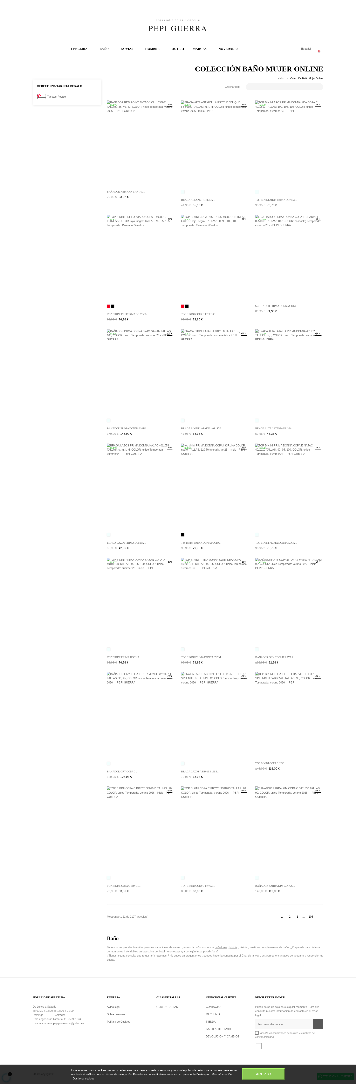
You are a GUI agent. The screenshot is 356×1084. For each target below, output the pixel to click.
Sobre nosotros (116, 1014)
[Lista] (115, 87)
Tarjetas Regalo (56, 96)
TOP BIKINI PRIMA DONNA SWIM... (202, 657)
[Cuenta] (289, 49)
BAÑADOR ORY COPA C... (122, 771)
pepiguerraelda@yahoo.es (68, 1023)
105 (311, 916)
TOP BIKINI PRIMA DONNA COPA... (276, 542)
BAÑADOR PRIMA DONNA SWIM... (127, 428)
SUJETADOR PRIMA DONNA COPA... (276, 305)
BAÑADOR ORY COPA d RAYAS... (275, 657)
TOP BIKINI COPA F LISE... (270, 763)
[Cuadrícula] (109, 87)
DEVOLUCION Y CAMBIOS (222, 1036)
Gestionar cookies (83, 1078)
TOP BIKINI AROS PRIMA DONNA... (276, 199)
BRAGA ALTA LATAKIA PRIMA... (274, 428)
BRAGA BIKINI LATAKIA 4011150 (201, 428)
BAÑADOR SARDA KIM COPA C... (275, 885)
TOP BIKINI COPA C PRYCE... (124, 885)
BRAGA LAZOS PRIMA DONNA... (126, 542)
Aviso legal (113, 1006)
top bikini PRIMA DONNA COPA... (201, 542)
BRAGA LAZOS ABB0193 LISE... (200, 771)
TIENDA (211, 1021)
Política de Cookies (118, 1021)
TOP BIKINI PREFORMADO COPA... (128, 314)
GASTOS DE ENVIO (218, 1029)
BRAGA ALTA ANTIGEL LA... (198, 199)
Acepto (263, 1074)
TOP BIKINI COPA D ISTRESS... (199, 314)
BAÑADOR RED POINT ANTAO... (126, 191)
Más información (222, 1074)
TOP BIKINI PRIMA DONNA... (124, 657)
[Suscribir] (318, 1024)
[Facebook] (258, 1046)
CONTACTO (213, 1006)
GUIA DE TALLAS (167, 1006)
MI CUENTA (213, 1014)
